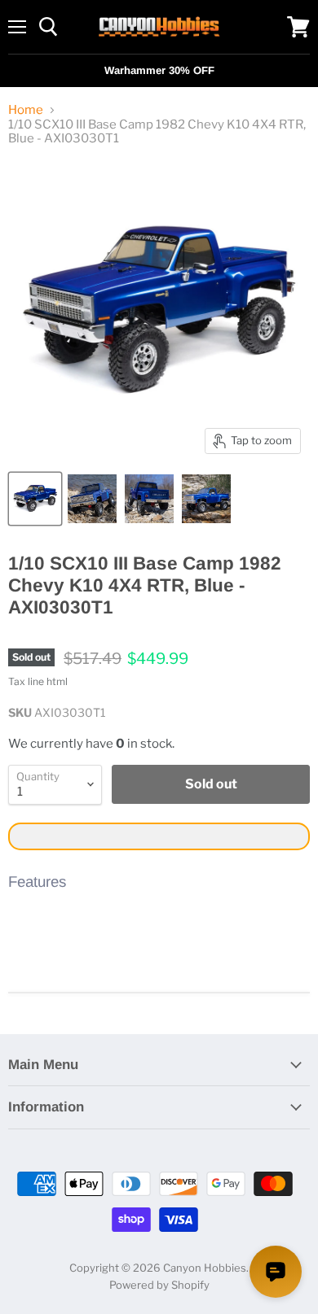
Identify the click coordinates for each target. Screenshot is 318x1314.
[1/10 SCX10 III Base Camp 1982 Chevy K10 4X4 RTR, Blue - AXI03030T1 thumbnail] (35, 499)
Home (25, 110)
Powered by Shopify (159, 1284)
